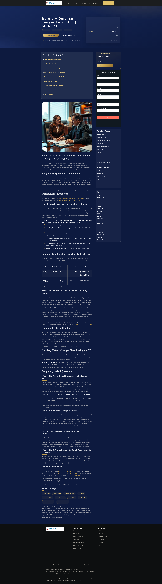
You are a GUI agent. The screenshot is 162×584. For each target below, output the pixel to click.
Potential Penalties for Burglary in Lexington (54, 72)
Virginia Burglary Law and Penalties (52, 59)
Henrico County (60, 473)
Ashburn (99, 201)
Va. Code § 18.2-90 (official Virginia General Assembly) (71, 198)
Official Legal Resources (50, 63)
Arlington (99, 206)
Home (69, 3)
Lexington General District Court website (69, 200)
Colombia (99, 237)
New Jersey (100, 221)
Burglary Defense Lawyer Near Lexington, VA (54, 85)
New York (99, 227)
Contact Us (95, 3)
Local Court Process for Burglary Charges (54, 68)
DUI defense (69, 475)
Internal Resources (48, 94)
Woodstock (100, 232)
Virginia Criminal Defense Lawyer (67, 471)
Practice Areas (82, 3)
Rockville (99, 216)
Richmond (99, 211)
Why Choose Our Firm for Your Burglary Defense (55, 76)
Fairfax (98, 195)
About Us (75, 3)
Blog (89, 3)
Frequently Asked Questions (51, 90)
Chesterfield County (72, 473)
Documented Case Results (50, 81)
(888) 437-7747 (103, 57)
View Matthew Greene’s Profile (84, 324)
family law (77, 475)
